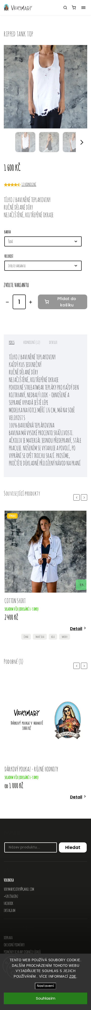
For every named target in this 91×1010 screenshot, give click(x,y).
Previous (77, 497)
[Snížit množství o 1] (7, 302)
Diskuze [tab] (53, 342)
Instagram (9, 910)
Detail (76, 629)
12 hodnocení (28, 184)
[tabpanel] (45, 576)
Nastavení (45, 985)
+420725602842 (11, 896)
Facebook (8, 903)
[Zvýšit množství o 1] (30, 302)
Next (85, 497)
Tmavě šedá (39, 637)
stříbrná (51, 805)
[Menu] (83, 8)
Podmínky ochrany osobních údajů (22, 951)
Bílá (53, 637)
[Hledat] (65, 7)
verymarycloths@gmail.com (19, 889)
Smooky (64, 637)
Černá (26, 637)
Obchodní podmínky (14, 944)
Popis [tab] (11, 342)
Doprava (8, 937)
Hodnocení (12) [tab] (31, 342)
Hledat (72, 847)
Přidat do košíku (66, 302)
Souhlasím (45, 998)
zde (72, 976)
